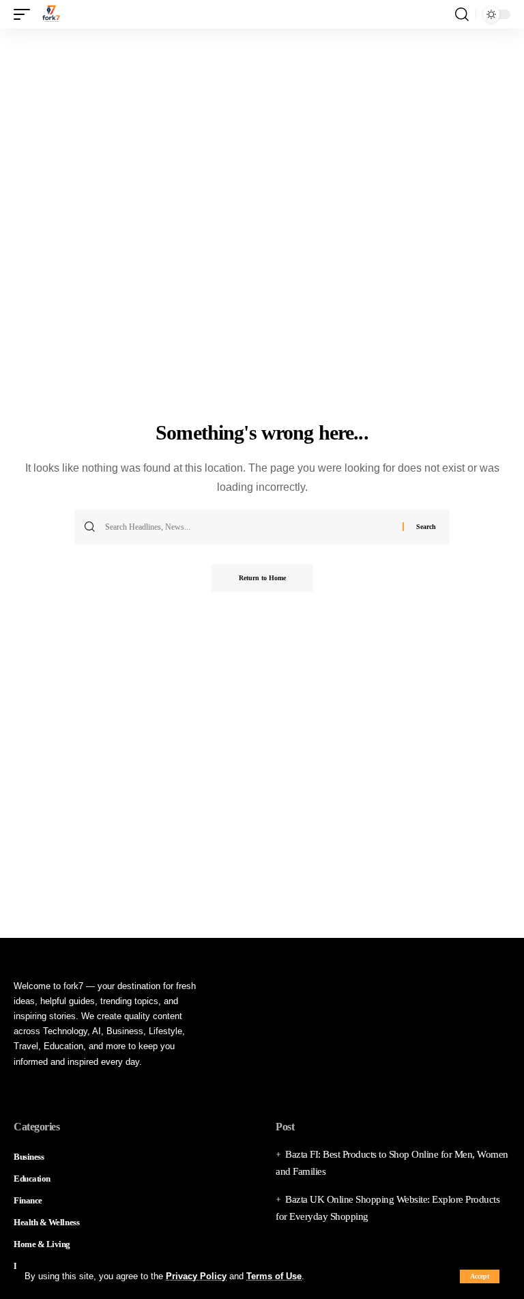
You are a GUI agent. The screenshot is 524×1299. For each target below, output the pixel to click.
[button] (479, 1276)
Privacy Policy (196, 1276)
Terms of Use (274, 1276)
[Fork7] (51, 14)
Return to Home (262, 578)
